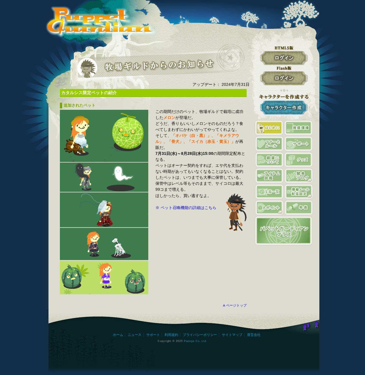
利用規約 (171, 335)
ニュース (134, 335)
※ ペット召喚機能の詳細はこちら (185, 207)
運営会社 (254, 335)
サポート (153, 335)
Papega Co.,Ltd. (195, 340)
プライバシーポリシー (200, 335)
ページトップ (236, 305)
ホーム (118, 335)
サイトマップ (232, 335)
